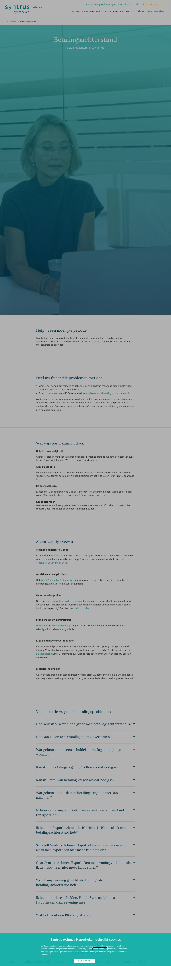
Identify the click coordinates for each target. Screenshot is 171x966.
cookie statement (100, 949)
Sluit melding (84, 961)
